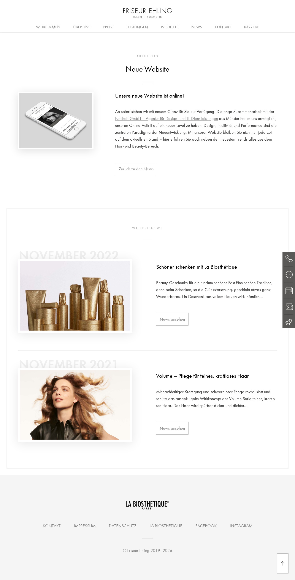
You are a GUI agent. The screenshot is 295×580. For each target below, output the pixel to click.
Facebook (206, 525)
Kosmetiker (155, 26)
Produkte (169, 27)
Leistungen (137, 27)
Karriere (251, 27)
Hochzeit (121, 26)
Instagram (241, 525)
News (196, 27)
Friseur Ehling (138, 550)
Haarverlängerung (188, 26)
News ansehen (172, 319)
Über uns (81, 27)
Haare (93, 26)
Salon (115, 26)
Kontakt (223, 27)
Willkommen (48, 27)
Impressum (85, 525)
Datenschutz (122, 525)
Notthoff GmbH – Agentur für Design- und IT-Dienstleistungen (166, 118)
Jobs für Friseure (115, 26)
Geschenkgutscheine (159, 26)
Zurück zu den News (136, 168)
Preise (108, 27)
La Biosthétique (166, 525)
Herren (149, 26)
